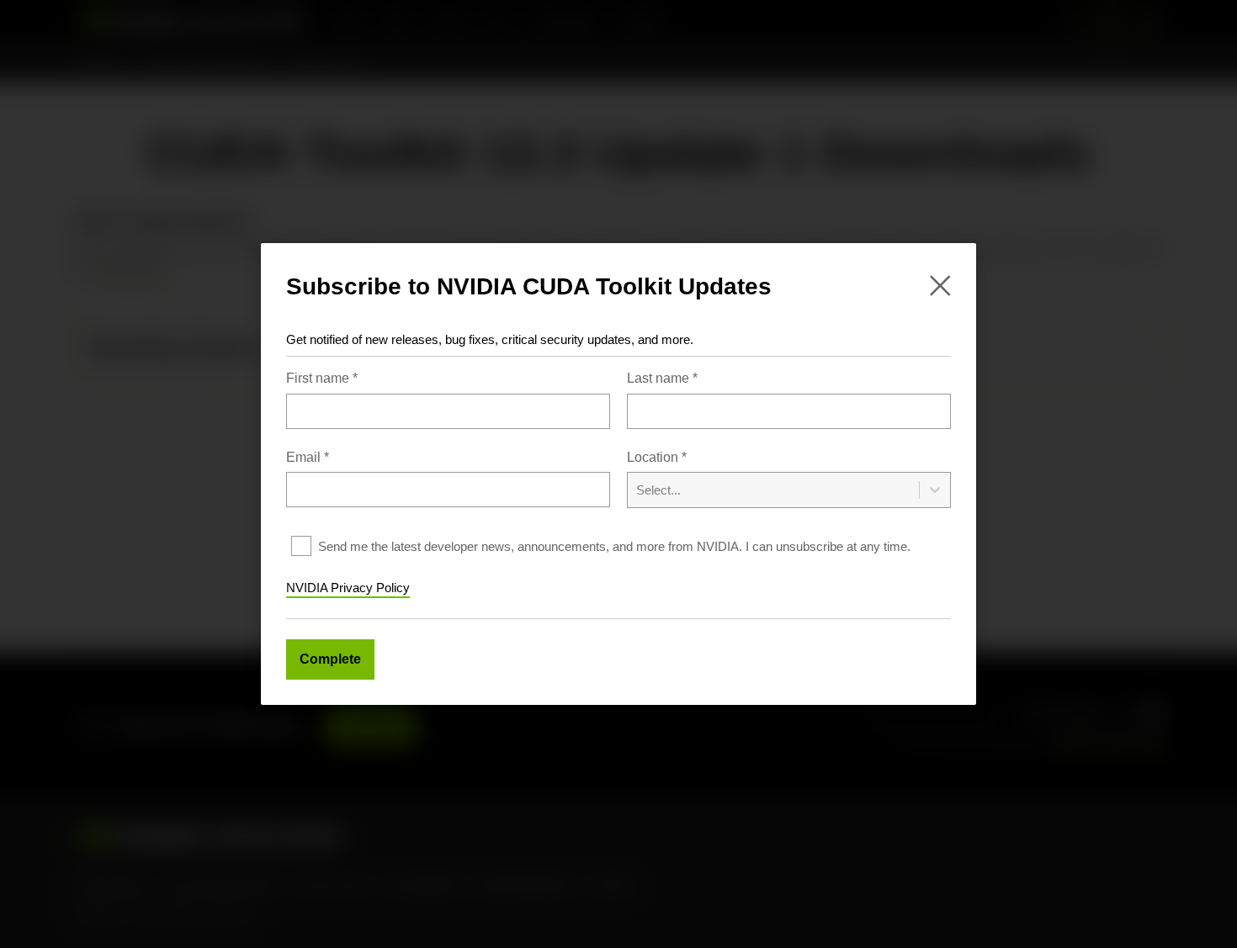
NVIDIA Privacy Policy (348, 587)
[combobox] (789, 478)
